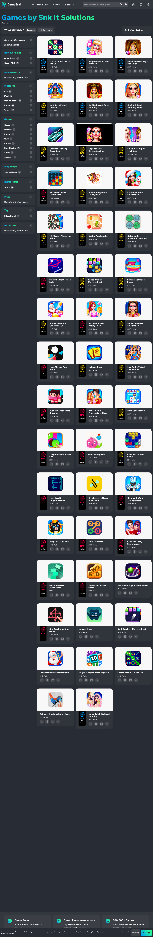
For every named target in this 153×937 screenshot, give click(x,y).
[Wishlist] (141, 4)
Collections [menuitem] (68, 5)
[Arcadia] (133, 4)
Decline (135, 932)
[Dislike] (59, 40)
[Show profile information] (148, 4)
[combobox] (101, 4)
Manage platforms (13, 44)
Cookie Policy (9, 933)
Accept (146, 932)
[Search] (121, 4)
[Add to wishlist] (44, 40)
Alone (32, 30)
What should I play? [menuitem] (40, 5)
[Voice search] (125, 4)
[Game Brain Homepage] (12, 4)
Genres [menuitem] (56, 4)
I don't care (46, 30)
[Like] (51, 40)
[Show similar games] (67, 40)
